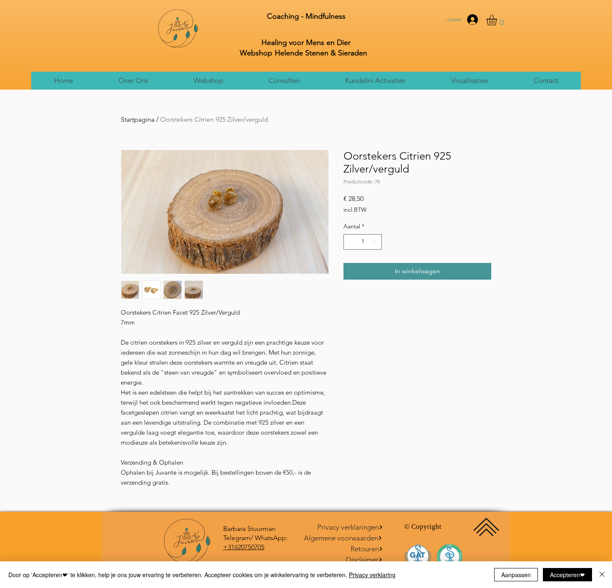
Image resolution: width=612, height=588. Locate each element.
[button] (133, 81)
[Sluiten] (602, 574)
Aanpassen (516, 574)
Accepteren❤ (567, 574)
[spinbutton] (362, 242)
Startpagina (137, 119)
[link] (498, 20)
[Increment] (375, 242)
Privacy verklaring (372, 574)
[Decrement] (350, 242)
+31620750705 (243, 547)
